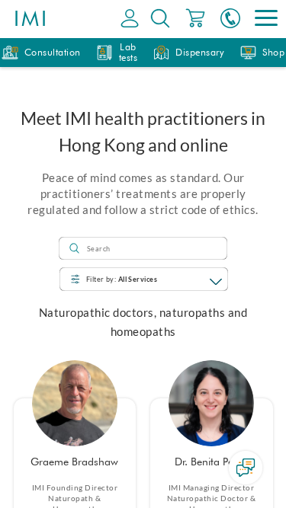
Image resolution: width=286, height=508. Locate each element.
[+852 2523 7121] (230, 19)
